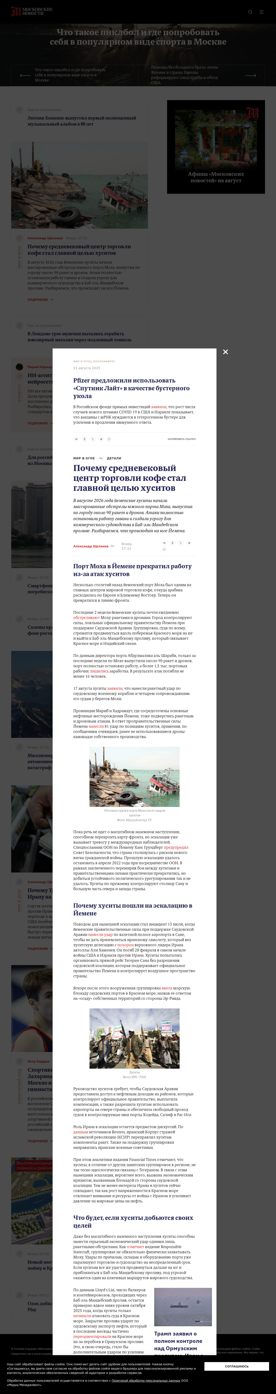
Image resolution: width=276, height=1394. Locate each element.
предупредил (176, 848)
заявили (158, 407)
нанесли (96, 727)
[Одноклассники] (85, 439)
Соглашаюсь (237, 1366)
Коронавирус (104, 361)
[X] (93, 439)
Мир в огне (82, 361)
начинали (82, 1316)
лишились (99, 672)
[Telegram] (101, 439)
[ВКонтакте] (76, 439)
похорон (125, 945)
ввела (167, 989)
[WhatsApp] (109, 439)
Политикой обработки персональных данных (146, 1380)
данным (80, 1132)
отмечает (135, 1247)
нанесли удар (100, 935)
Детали (114, 458)
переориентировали (92, 1337)
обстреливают (86, 618)
